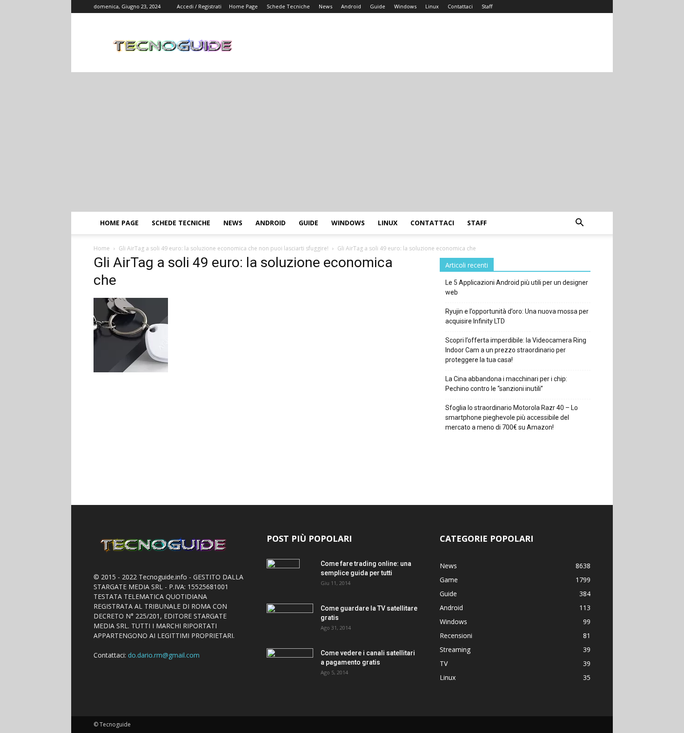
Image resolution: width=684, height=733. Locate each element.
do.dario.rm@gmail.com (164, 655)
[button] (579, 223)
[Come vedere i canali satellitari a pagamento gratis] (290, 663)
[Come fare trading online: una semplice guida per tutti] (283, 575)
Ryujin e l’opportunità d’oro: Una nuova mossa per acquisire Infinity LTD (517, 316)
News (325, 6)
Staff (487, 6)
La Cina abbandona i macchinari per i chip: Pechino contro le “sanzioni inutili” (506, 383)
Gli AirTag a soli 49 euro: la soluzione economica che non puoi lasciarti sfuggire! (224, 248)
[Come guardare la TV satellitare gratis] (290, 619)
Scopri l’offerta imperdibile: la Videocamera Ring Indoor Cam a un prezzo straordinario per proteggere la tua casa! (515, 349)
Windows (405, 6)
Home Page (243, 6)
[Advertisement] (342, 142)
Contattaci (460, 6)
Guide (377, 6)
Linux (432, 6)
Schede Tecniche (288, 6)
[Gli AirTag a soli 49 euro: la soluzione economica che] (131, 370)
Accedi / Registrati (199, 6)
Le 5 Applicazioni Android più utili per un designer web (516, 287)
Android (351, 6)
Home (102, 248)
